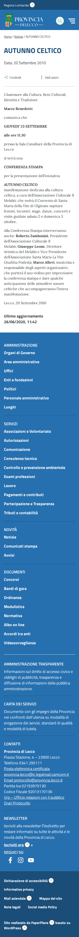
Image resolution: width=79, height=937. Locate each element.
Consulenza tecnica (20, 458)
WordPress (15, 928)
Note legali (12, 907)
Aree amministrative (21, 362)
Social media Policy (42, 907)
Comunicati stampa (20, 546)
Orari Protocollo (17, 803)
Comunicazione (17, 449)
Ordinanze (13, 598)
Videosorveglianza (20, 643)
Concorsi (11, 579)
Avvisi (9, 555)
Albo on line (14, 625)
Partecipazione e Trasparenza (29, 504)
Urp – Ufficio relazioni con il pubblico (34, 797)
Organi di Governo (19, 353)
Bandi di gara (15, 588)
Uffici (8, 371)
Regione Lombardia (19, 5)
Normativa (13, 616)
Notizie (10, 537)
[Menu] (71, 21)
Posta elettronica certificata (27, 769)
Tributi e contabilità (21, 513)
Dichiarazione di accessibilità (29, 880)
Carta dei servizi (20, 704)
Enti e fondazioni (18, 380)
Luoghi (10, 407)
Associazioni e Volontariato (27, 431)
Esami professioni (19, 477)
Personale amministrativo (26, 398)
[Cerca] (60, 21)
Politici (10, 389)
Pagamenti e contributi (24, 495)
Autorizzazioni (16, 440)
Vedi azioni (52, 77)
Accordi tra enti (17, 634)
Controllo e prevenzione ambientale (34, 467)
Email (9, 780)
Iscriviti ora (17, 845)
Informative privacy (19, 889)
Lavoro (10, 486)
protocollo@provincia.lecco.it (38, 780)
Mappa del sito (50, 898)
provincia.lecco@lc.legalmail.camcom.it (36, 774)
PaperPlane (42, 922)
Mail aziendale (18, 898)
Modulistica (14, 607)
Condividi (15, 77)
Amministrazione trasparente (34, 664)
